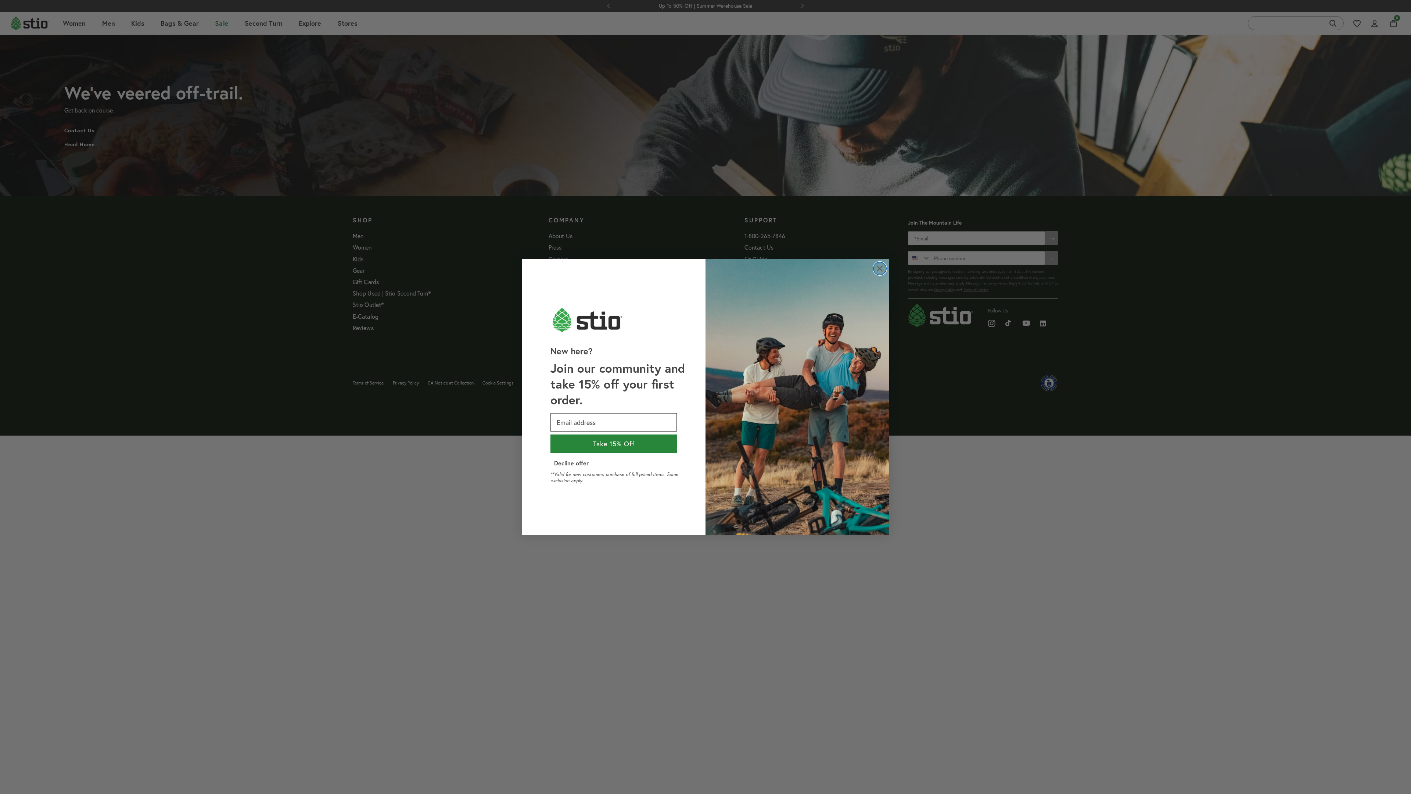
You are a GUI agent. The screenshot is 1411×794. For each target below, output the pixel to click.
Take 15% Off (614, 443)
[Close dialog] (879, 268)
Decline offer (571, 463)
